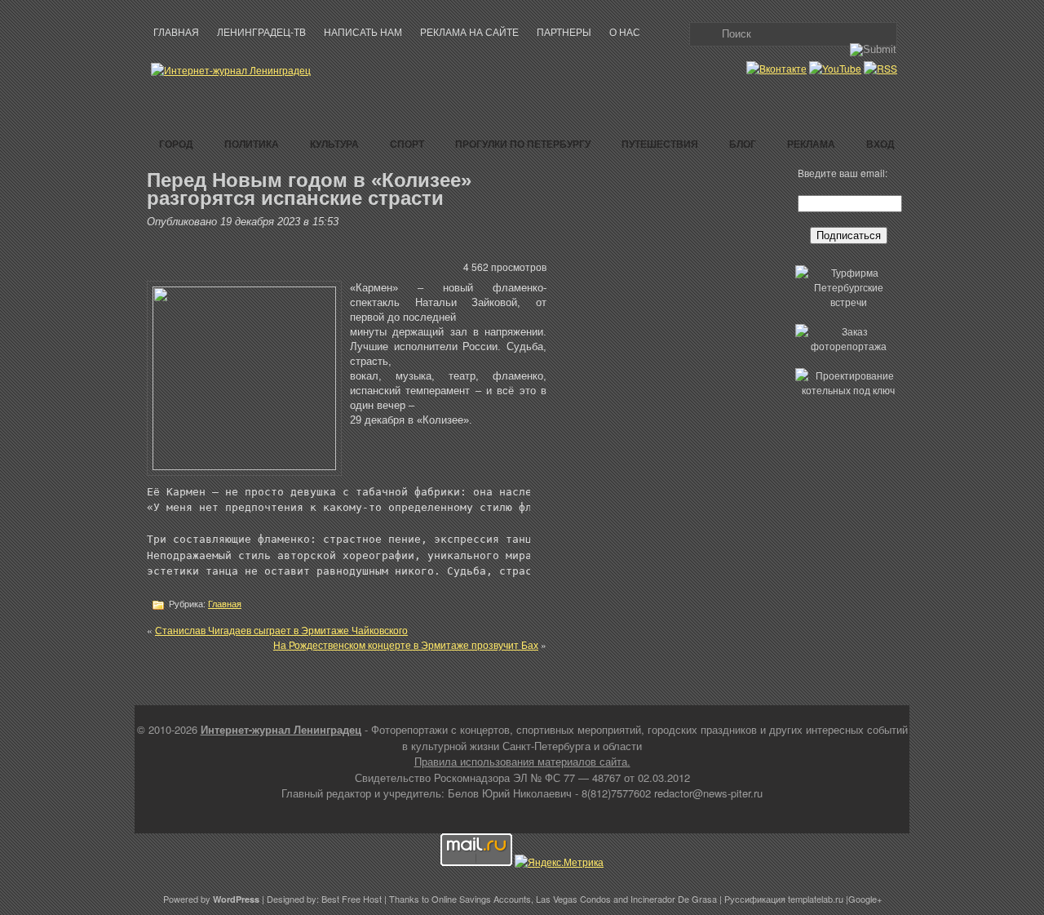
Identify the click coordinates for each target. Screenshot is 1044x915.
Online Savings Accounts (481, 898)
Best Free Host (351, 898)
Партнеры (564, 32)
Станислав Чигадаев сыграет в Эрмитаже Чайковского (281, 630)
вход (880, 143)
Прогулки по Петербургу (523, 143)
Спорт (407, 143)
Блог (742, 143)
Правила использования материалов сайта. (522, 761)
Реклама (811, 143)
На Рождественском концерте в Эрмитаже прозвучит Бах (405, 644)
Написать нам (363, 32)
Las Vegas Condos (573, 898)
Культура (334, 143)
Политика (251, 143)
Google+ (865, 898)
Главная (176, 32)
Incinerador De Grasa (673, 898)
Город (176, 143)
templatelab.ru (815, 898)
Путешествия (660, 143)
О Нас (624, 32)
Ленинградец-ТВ (261, 32)
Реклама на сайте (469, 32)
